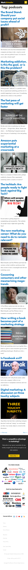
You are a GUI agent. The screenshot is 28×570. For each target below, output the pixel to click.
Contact (4, 550)
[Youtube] (19, 516)
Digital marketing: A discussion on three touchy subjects (13, 393)
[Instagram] (16, 516)
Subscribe (5, 538)
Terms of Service (6, 530)
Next (25, 432)
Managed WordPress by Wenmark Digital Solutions (14, 563)
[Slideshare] (21, 516)
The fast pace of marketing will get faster (12, 103)
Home (4, 523)
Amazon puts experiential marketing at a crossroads (10, 145)
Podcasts (5, 526)
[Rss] (24, 516)
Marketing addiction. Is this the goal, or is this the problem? (14, 65)
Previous (4, 432)
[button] (25, 2)
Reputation (5, 534)
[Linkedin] (14, 516)
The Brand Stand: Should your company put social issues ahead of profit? (13, 18)
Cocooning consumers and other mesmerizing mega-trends (13, 279)
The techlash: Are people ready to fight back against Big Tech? (14, 189)
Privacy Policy (5, 541)
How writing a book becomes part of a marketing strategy (13, 321)
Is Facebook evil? (11, 358)
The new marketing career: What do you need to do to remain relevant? (13, 235)
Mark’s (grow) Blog (7, 546)
